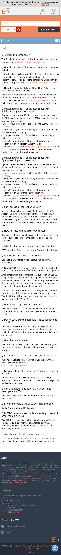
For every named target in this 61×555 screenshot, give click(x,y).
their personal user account (19, 482)
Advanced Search (48, 29)
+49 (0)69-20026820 (15, 510)
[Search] (18, 29)
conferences (28, 438)
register (36, 377)
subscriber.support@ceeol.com (29, 62)
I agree (45, 5)
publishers (32, 476)
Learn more (33, 4)
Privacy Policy (36, 546)
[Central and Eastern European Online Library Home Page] (5, 11)
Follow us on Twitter (14, 532)
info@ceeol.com (13, 512)
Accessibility (34, 548)
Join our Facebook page (15, 526)
